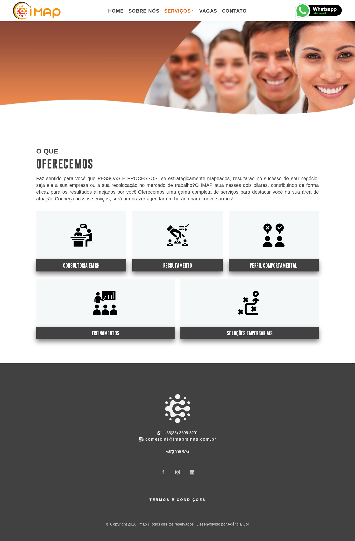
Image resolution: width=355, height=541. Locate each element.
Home (116, 11)
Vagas (208, 11)
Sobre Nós (143, 11)
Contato (234, 11)
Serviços (177, 11)
